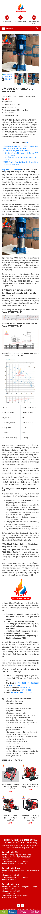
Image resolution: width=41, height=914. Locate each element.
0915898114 (23, 911)
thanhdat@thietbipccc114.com (22, 692)
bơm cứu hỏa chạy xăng (14, 722)
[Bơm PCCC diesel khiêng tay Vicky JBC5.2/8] (10, 804)
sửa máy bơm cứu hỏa (13, 756)
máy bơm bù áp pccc (13, 737)
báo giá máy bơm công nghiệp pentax (18, 708)
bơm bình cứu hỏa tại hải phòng (16, 715)
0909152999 (35, 911)
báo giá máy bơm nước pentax (16, 713)
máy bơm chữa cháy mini (14, 744)
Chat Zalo (3, 911)
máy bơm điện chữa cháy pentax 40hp (18, 749)
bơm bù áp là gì (11, 718)
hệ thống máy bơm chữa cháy (16, 732)
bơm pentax (10, 725)
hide (26, 142)
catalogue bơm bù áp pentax (15, 727)
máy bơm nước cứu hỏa (30, 751)
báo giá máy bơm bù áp (14, 703)
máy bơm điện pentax (13, 751)
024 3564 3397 (33, 683)
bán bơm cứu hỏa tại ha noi (22, 699)
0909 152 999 (25, 690)
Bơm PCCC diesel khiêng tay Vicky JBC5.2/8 (10, 818)
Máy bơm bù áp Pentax (27, 96)
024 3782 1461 (15, 685)
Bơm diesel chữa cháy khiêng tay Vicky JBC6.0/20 (10, 787)
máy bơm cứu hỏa (30, 744)
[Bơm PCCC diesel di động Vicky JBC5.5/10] (30, 773)
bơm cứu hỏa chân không (24, 720)
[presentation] (3, 79)
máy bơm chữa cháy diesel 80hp (17, 741)
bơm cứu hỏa (10, 720)
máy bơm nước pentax (13, 753)
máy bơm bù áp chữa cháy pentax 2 (18, 734)
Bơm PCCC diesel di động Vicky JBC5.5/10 (30, 786)
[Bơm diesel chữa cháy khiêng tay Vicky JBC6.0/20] (10, 773)
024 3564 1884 (20, 683)
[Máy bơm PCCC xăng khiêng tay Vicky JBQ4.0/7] (30, 804)
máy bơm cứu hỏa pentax (14, 746)
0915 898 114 (25, 688)
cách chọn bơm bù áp (23, 725)
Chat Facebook (12, 911)
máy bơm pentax (28, 753)
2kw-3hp (9, 699)
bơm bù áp (31, 715)
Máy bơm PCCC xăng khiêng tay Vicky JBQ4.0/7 (30, 818)
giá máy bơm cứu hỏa (13, 730)
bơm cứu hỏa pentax (30, 722)
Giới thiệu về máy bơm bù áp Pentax (16, 151)
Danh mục (10, 28)
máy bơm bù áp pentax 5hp (15, 739)
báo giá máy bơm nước (13, 711)
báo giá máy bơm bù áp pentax (16, 706)
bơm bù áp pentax (24, 718)
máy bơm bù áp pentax (29, 737)
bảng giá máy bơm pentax (14, 701)
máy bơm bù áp (32, 732)
